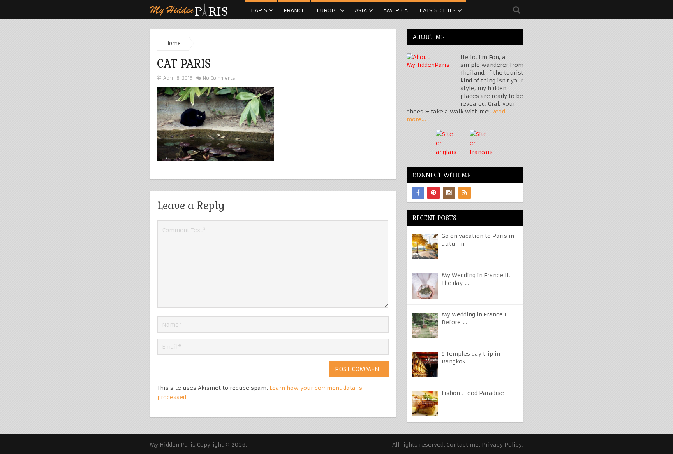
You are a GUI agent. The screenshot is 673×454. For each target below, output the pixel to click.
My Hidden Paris (173, 444)
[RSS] (464, 193)
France (294, 10)
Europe (327, 10)
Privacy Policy (502, 444)
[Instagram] (449, 193)
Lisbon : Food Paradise (473, 392)
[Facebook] (418, 193)
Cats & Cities (438, 10)
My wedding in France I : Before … (475, 318)
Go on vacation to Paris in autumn (478, 239)
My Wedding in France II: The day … (476, 279)
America (395, 10)
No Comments (218, 78)
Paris (259, 10)
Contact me (463, 444)
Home (173, 43)
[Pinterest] (433, 193)
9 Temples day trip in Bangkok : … (471, 357)
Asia (361, 10)
